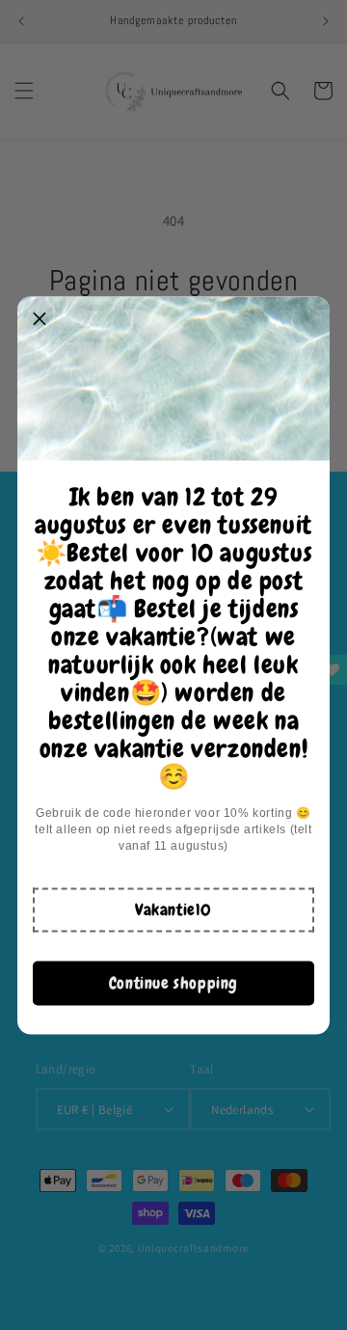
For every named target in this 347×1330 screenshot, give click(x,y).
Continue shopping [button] (173, 982)
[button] (173, 909)
